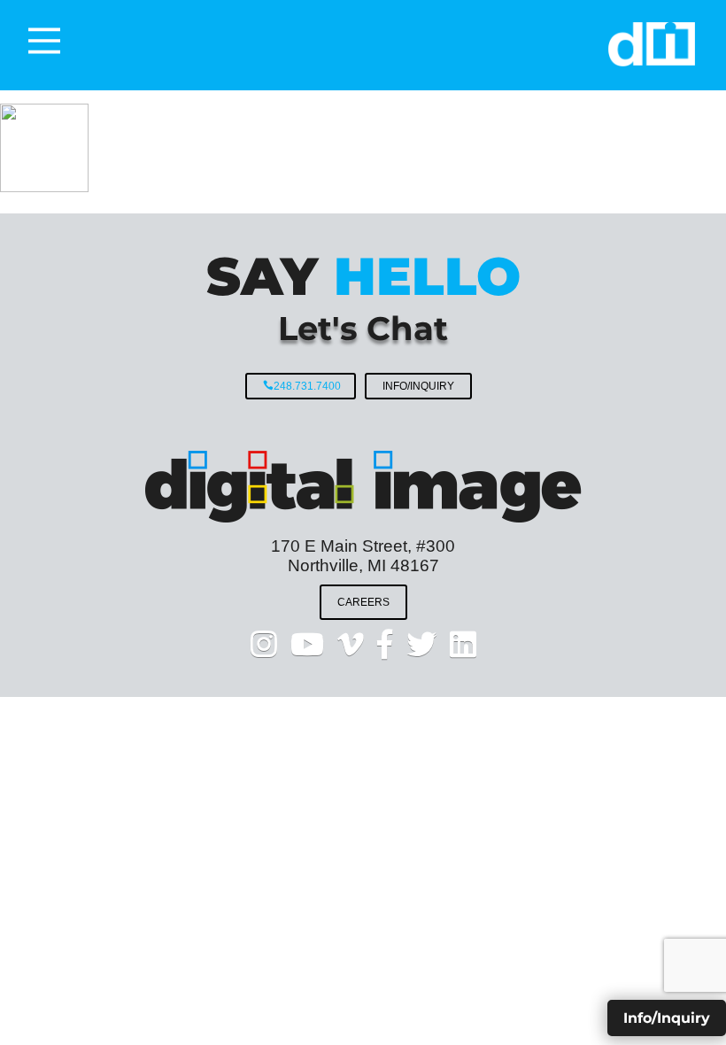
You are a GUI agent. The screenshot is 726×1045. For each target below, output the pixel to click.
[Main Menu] (44, 40)
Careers (363, 602)
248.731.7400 (307, 385)
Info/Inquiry (418, 385)
